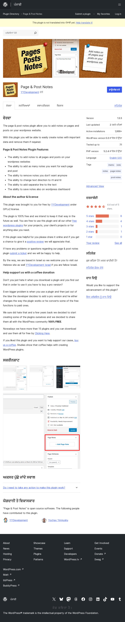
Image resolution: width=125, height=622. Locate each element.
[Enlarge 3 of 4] (76, 369)
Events (98, 548)
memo (111, 165)
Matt (7, 574)
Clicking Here (42, 333)
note (119, 165)
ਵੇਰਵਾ (9, 105)
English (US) (116, 157)
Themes (38, 548)
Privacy (7, 559)
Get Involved (102, 543)
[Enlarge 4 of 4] (76, 397)
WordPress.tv (73, 559)
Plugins (37, 553)
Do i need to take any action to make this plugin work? (34, 487)
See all (118, 242)
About (6, 543)
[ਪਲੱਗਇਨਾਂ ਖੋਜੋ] (35, 33)
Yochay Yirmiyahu (58, 520)
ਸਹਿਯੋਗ (118, 105)
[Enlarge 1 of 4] (23, 369)
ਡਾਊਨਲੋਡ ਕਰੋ (114, 89)
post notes (116, 177)
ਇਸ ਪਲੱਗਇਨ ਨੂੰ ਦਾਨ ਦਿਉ (98, 296)
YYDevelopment (30, 92)
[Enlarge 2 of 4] (49, 369)
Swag (99, 559)
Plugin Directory (11, 14)
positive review (35, 241)
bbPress (9, 580)
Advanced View (95, 186)
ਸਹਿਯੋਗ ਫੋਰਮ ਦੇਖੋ (94, 267)
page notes (115, 171)
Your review (92, 242)
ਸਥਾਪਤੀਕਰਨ (43, 105)
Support (68, 548)
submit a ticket (18, 253)
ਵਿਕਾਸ (60, 105)
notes (105, 171)
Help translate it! (84, 22)
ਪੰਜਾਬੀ (13, 599)
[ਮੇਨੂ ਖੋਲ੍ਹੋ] (120, 4)
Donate (100, 553)
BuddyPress (11, 585)
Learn (67, 543)
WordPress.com (13, 569)
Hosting (7, 553)
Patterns (38, 559)
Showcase (39, 543)
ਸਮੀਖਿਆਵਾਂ (24, 105)
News (6, 548)
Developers (70, 553)
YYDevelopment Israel (38, 264)
